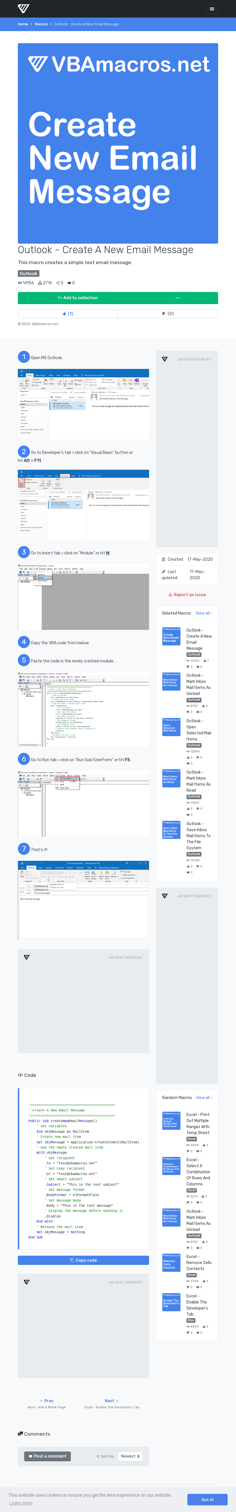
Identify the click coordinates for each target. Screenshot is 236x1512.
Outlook (194, 654)
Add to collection (80, 297)
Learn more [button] (21, 1502)
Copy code (86, 1260)
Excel (192, 1139)
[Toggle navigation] (211, 9)
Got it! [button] (207, 1499)
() (70, 313)
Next (112, 1404)
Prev (47, 1404)
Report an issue (190, 594)
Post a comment (50, 1456)
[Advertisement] (83, 1006)
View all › (204, 613)
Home (23, 24)
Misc (191, 1320)
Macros (41, 24)
